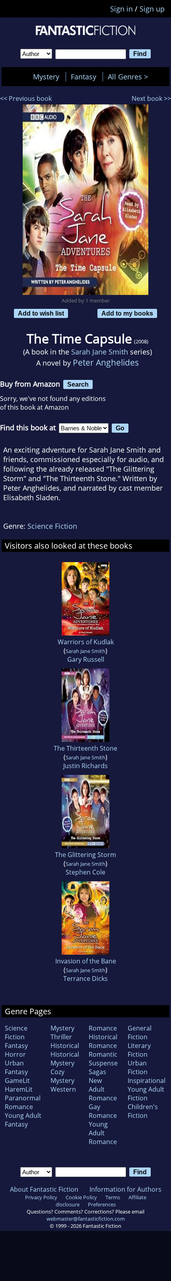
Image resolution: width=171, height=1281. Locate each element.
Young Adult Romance (103, 1133)
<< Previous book (26, 98)
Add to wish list (41, 313)
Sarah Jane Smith (99, 351)
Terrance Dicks (85, 978)
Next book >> (151, 98)
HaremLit (19, 1089)
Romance (103, 1028)
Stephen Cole (85, 872)
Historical (65, 1045)
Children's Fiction (143, 1111)
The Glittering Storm (85, 854)
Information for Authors (125, 1189)
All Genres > (130, 76)
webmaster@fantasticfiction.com (86, 1218)
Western (63, 1089)
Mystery (46, 76)
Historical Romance (103, 1041)
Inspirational (146, 1080)
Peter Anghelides (106, 362)
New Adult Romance (103, 1089)
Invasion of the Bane (85, 961)
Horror (15, 1054)
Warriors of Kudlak (86, 642)
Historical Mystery (65, 1058)
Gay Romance (103, 1111)
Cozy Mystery (62, 1076)
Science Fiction (52, 526)
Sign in (121, 8)
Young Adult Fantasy (23, 1120)
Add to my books (127, 313)
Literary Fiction (139, 1050)
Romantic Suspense (103, 1058)
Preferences (102, 1204)
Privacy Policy (41, 1197)
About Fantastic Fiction (44, 1189)
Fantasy (83, 76)
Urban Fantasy (16, 1067)
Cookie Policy (81, 1197)
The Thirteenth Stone (85, 748)
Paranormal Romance (23, 1102)
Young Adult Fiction (146, 1093)
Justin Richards (85, 765)
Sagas (97, 1071)
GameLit (17, 1080)
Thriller (61, 1037)
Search (78, 384)
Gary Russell (85, 659)
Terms (112, 1197)
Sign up (152, 8)
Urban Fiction (138, 1067)
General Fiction (140, 1032)
